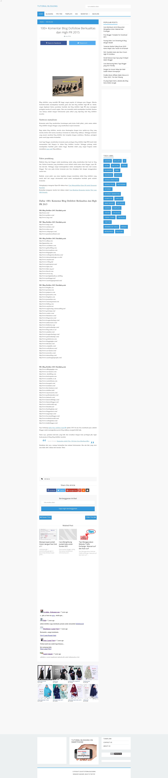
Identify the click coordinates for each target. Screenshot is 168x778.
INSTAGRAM (121, 184)
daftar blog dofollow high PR (57, 428)
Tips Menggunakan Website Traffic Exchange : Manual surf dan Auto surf (87, 545)
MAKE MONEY (109, 203)
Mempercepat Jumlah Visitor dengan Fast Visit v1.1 (48, 544)
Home (41, 14)
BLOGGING (49, 14)
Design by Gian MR (78, 774)
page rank (49, 149)
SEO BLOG (47, 479)
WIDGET (124, 227)
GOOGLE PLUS (109, 184)
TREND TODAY (109, 217)
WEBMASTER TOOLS (111, 227)
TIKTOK (107, 212)
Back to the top (90, 774)
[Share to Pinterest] (79, 490)
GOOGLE (118, 175)
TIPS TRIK (59, 14)
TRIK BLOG (121, 217)
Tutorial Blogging (90, 771)
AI (124, 161)
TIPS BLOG (116, 212)
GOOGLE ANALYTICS (111, 180)
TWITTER (108, 222)
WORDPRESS (109, 231)
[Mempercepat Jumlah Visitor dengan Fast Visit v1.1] (48, 534)
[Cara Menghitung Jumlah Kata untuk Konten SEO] (68, 534)
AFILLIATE (117, 161)
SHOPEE (107, 208)
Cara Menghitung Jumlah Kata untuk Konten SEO (66, 544)
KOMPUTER (108, 198)
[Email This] (87, 490)
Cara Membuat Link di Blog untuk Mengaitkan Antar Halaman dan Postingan (113, 29)
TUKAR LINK (107, 739)
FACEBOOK (108, 175)
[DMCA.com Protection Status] (116, 754)
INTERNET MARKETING (112, 194)
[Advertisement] (68, 60)
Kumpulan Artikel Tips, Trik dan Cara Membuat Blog (73, 441)
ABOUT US (106, 746)
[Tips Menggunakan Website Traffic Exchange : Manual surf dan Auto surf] (88, 534)
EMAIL (117, 170)
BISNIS (124, 165)
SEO (76, 14)
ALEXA (107, 165)
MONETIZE (84, 14)
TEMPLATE (68, 14)
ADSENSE (108, 161)
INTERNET (108, 189)
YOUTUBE (119, 231)
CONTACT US (107, 742)
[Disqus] (68, 582)
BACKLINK (95, 14)
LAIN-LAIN (119, 198)
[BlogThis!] (83, 490)
